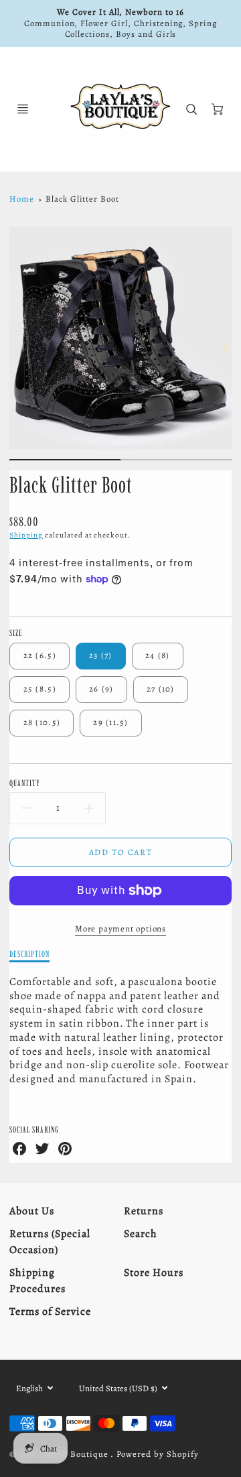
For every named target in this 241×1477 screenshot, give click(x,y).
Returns (143, 1211)
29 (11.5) (111, 722)
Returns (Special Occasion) (49, 1241)
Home (21, 198)
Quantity (24, 782)
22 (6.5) (39, 655)
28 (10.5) (42, 722)
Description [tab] (29, 953)
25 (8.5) (39, 688)
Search (140, 1233)
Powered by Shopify (157, 1454)
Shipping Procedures (37, 1280)
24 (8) (157, 655)
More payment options (120, 928)
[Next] (225, 349)
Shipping (26, 535)
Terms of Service (49, 1311)
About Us (31, 1211)
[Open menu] (22, 109)
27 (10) (161, 688)
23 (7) (100, 655)
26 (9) (101, 688)
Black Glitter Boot (82, 198)
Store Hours (153, 1272)
